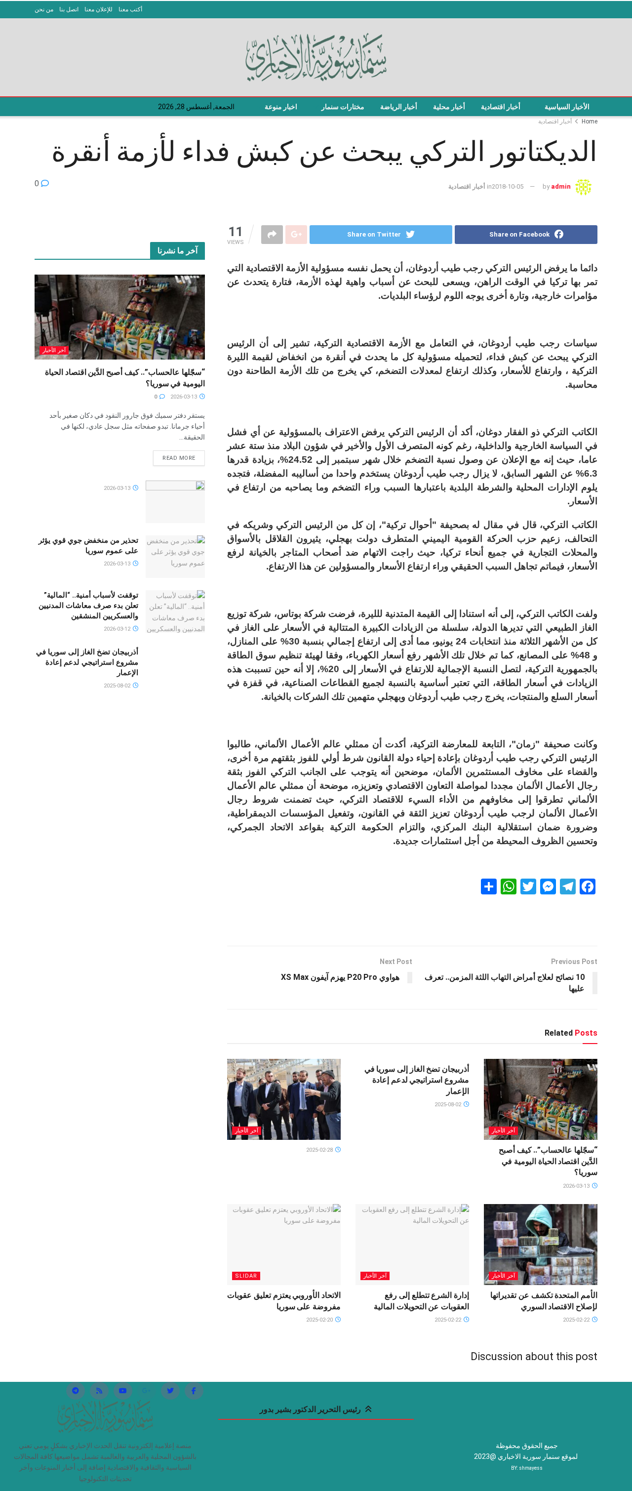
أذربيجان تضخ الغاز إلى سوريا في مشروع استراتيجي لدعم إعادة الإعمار (416, 1080)
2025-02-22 (577, 1320)
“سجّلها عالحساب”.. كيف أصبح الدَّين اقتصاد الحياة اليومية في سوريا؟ (548, 1161)
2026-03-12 (118, 629)
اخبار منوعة (281, 107)
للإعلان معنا (98, 9)
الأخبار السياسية (567, 107)
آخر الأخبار (503, 1131)
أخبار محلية (449, 107)
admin (561, 186)
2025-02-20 (320, 1320)
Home (589, 121)
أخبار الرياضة (398, 107)
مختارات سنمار (342, 107)
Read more (179, 458)
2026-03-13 (577, 1186)
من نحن (44, 9)
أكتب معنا (130, 9)
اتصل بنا (69, 9)
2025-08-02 (448, 1104)
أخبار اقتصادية (500, 107)
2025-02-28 (320, 1150)
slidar (246, 1276)
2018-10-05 (507, 186)
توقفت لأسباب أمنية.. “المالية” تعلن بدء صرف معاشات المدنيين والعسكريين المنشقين (88, 605)
